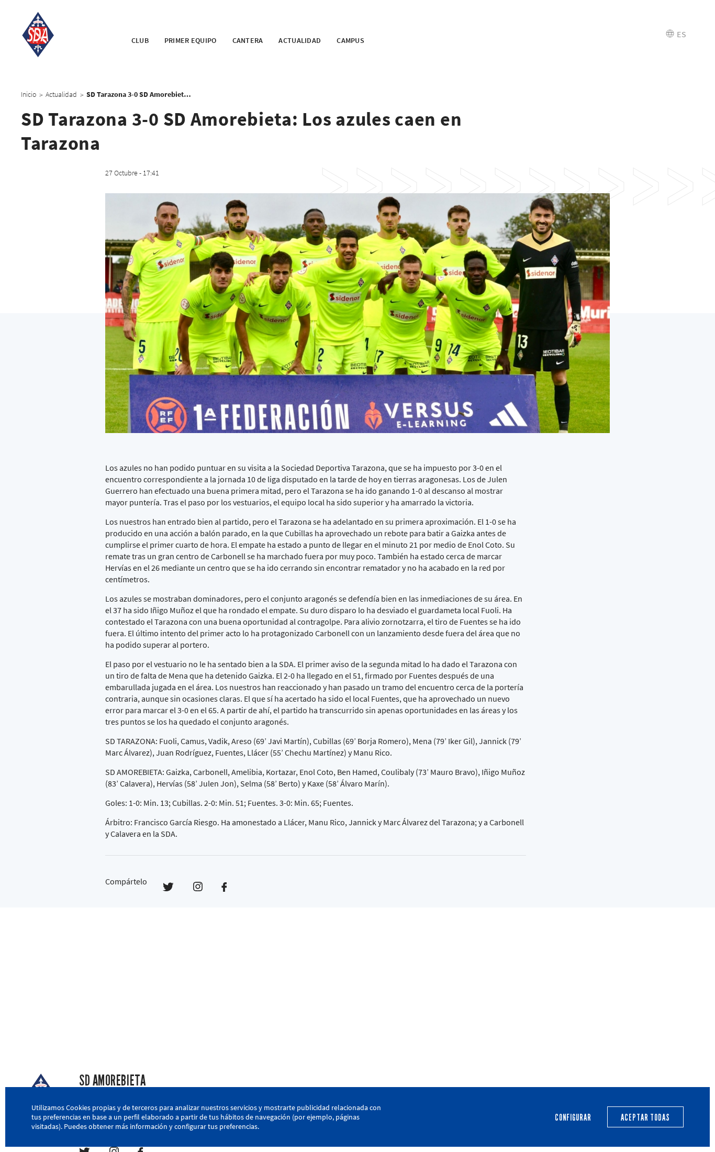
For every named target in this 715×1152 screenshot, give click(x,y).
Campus (350, 40)
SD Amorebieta (112, 1080)
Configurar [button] (573, 1117)
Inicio (28, 94)
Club (140, 40)
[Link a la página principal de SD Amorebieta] (63, 34)
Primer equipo (190, 40)
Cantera (247, 40)
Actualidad (299, 40)
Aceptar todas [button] (645, 1117)
